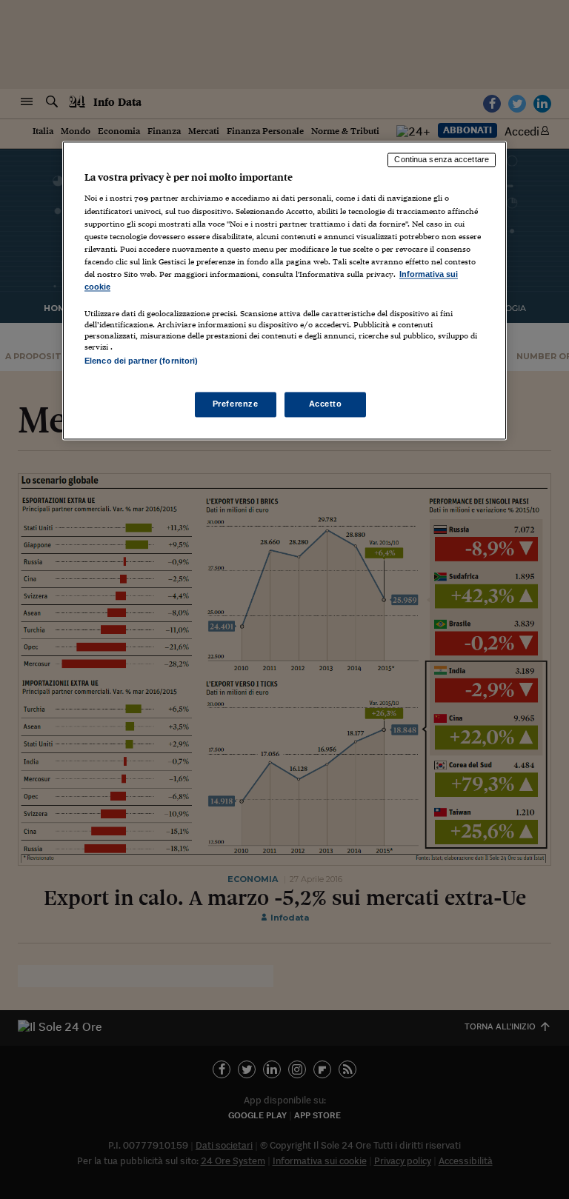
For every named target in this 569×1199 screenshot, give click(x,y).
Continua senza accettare (441, 159)
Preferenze (236, 404)
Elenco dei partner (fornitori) (141, 360)
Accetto (325, 404)
